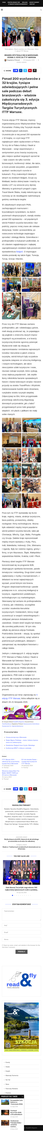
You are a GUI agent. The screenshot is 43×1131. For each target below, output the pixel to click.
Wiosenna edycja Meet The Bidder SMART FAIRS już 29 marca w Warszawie (10, 773)
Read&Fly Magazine (18, 722)
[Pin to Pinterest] (30, 70)
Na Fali (8, 1080)
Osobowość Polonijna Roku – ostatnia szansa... (16, 1123)
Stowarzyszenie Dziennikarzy (18, 4)
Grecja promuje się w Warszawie (16, 737)
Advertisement (34, 2)
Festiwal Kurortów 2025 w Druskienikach (16, 1112)
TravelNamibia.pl (6, 724)
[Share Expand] (35, 70)
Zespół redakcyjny (14, 2)
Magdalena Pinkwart (21, 805)
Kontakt (32, 4)
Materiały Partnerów (12, 1075)
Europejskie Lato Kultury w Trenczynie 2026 (16, 1102)
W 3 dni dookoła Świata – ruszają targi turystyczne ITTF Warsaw (30, 761)
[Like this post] (16, 70)
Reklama (25, 2)
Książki (8, 1071)
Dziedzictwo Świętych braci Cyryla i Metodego (20, 745)
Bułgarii (19, 252)
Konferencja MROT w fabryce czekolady (18, 748)
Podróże (8, 1093)
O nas (4, 2)
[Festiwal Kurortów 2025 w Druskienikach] (5, 1112)
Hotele (8, 1067)
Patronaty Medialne (12, 1088)
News (7, 1084)
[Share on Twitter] (25, 70)
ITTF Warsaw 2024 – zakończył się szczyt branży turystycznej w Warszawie (10, 761)
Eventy (8, 1062)
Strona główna (9, 49)
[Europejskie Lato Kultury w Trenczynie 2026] (5, 1102)
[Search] (41, 10)
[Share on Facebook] (20, 70)
